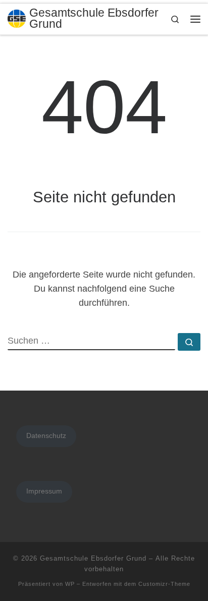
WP (70, 584)
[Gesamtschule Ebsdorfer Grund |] (17, 18)
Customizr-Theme (164, 584)
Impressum (44, 491)
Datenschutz (46, 436)
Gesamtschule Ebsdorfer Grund (93, 558)
